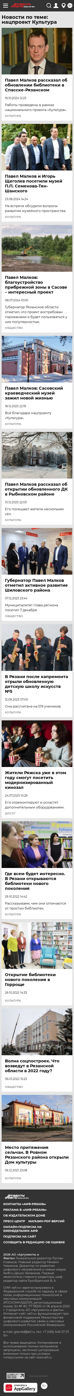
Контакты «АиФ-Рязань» (24, 1204)
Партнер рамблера (39, 1376)
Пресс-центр (14, 1221)
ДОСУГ (10, 813)
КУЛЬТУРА (13, 115)
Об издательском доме (24, 1215)
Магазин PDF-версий (46, 1221)
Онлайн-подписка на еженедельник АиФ (22, 1228)
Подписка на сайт (19, 1236)
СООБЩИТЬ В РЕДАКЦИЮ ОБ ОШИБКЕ (34, 1242)
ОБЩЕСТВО (14, 327)
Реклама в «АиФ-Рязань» (25, 1210)
